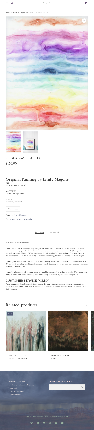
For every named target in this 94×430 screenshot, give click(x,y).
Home (8, 12)
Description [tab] (39, 232)
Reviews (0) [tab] (54, 232)
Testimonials (12, 388)
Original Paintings (26, 12)
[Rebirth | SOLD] (68, 331)
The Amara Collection (16, 381)
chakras (20, 219)
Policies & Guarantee (15, 392)
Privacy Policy (15, 395)
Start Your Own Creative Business (20, 385)
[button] (7, 3)
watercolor (28, 219)
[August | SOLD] (26, 331)
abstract (13, 219)
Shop (15, 12)
